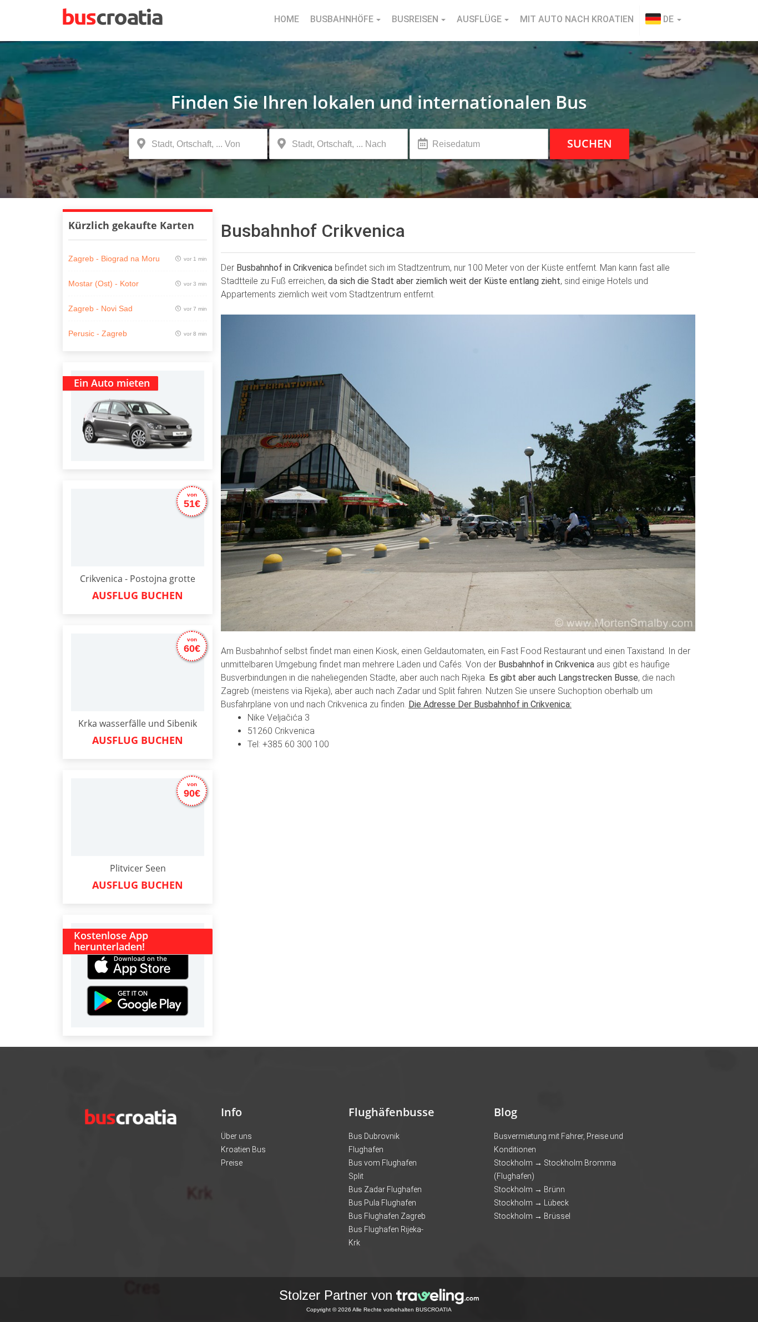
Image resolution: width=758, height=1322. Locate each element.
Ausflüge (479, 19)
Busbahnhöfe (341, 19)
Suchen (589, 143)
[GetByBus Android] (137, 1004)
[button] (663, 21)
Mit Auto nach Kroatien (577, 19)
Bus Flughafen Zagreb (387, 1216)
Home (286, 19)
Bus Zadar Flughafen (385, 1189)
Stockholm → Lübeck (531, 1202)
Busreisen (415, 19)
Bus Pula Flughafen (382, 1202)
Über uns (236, 1136)
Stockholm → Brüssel (532, 1216)
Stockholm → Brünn (529, 1189)
